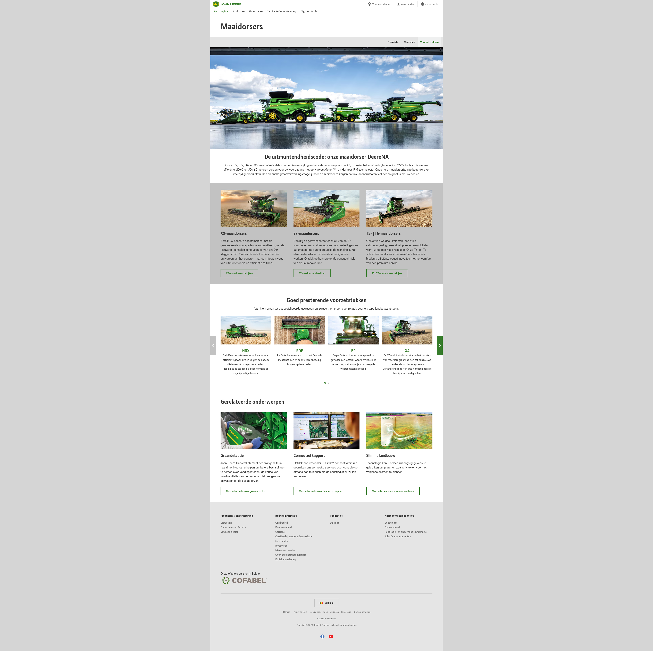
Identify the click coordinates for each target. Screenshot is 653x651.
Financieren (256, 11)
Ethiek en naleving (285, 559)
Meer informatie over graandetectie (248, 492)
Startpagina (220, 11)
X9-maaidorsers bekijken (242, 274)
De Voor (334, 522)
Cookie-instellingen (319, 611)
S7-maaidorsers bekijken (315, 274)
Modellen (409, 42)
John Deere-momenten (398, 536)
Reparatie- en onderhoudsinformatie (406, 531)
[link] (429, 4)
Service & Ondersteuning (281, 11)
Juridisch (334, 611)
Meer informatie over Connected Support (324, 492)
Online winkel (392, 527)
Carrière (280, 531)
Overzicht (393, 42)
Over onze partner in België (290, 554)
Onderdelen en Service (233, 527)
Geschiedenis (282, 541)
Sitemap (286, 611)
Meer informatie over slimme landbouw (396, 492)
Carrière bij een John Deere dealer (294, 536)
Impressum (346, 611)
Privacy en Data (300, 611)
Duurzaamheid (283, 527)
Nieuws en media (285, 550)
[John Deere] (229, 4)
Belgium (328, 602)
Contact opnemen (362, 611)
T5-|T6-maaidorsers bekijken (390, 274)
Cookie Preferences (326, 618)
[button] (322, 636)
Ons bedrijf (281, 522)
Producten (238, 11)
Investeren (281, 545)
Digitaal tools (309, 11)
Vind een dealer (229, 531)
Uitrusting (226, 522)
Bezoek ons (391, 522)
